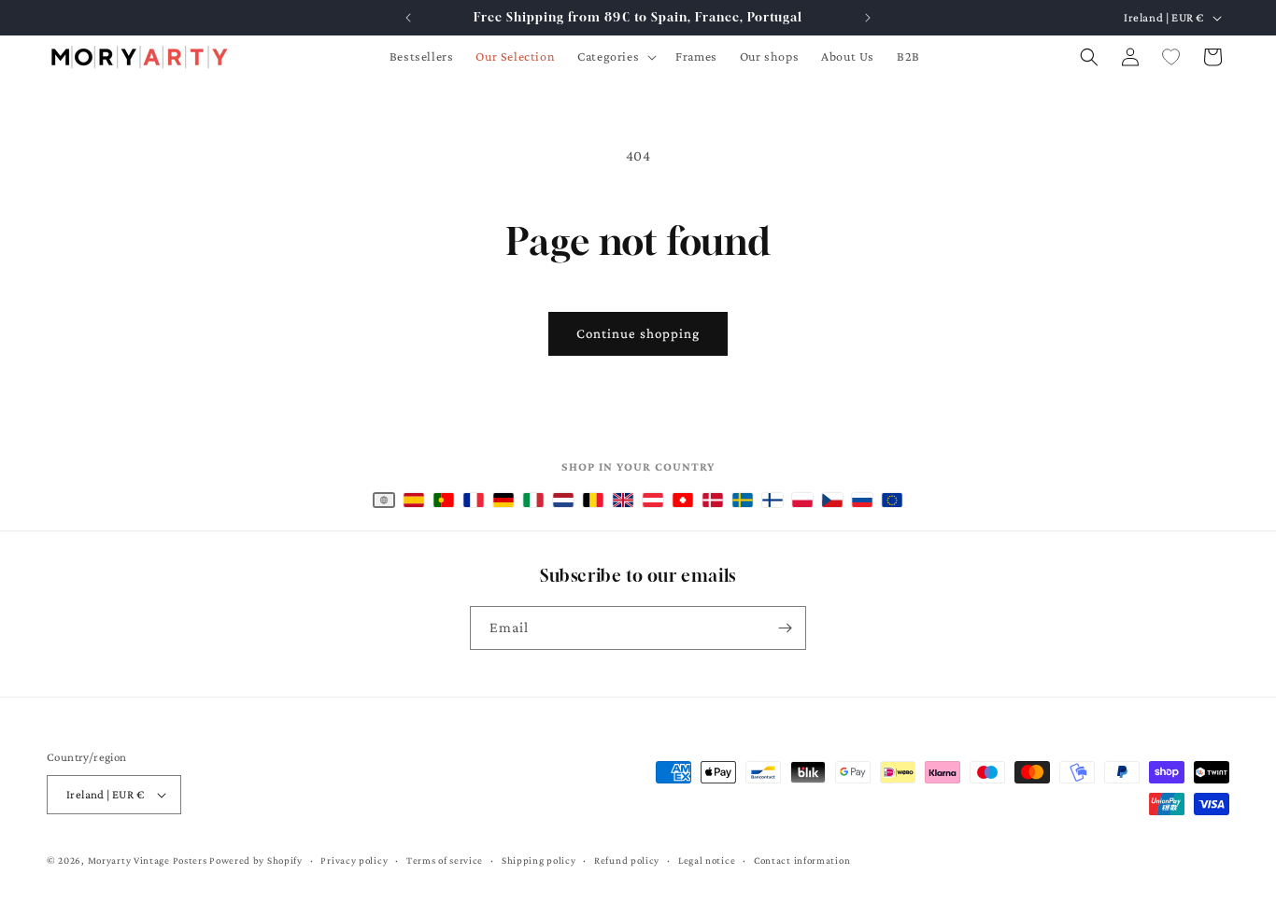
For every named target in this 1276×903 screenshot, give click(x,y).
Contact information (802, 860)
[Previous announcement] (408, 17)
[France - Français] (473, 500)
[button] (615, 56)
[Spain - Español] (414, 500)
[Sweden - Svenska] (742, 500)
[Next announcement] (867, 17)
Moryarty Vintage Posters (147, 860)
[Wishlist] (1171, 57)
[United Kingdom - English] (623, 500)
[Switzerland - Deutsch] (683, 500)
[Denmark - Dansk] (713, 500)
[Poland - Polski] (802, 500)
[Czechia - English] (832, 500)
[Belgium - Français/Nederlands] (593, 500)
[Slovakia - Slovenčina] (862, 500)
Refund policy (626, 860)
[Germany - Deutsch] (503, 500)
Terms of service (444, 860)
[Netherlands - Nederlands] (563, 500)
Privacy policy (354, 860)
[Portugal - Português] (443, 500)
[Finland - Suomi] (772, 500)
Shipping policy (539, 860)
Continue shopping (638, 333)
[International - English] (384, 500)
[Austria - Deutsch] (653, 500)
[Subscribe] (784, 628)
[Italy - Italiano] (533, 500)
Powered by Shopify (256, 860)
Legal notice (706, 860)
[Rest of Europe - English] (892, 500)
